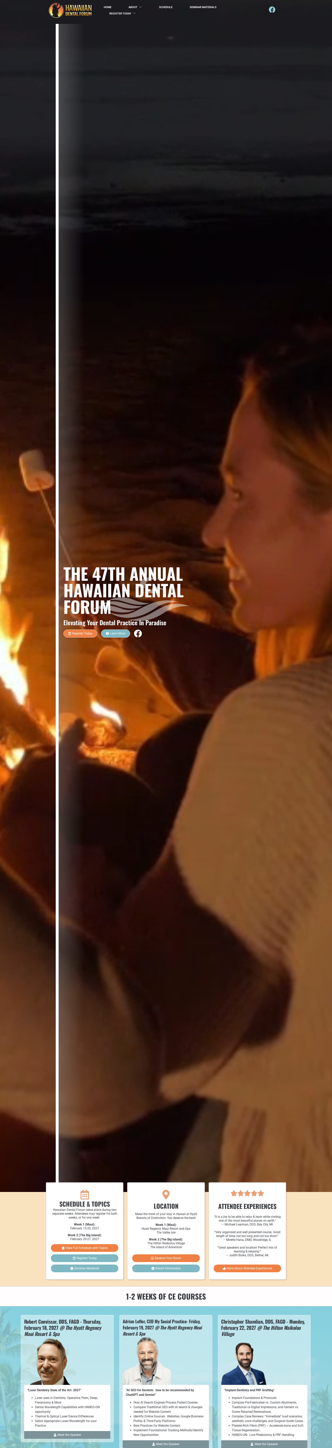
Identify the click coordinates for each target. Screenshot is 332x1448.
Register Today (120, 13)
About (133, 7)
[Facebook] (272, 9)
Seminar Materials (203, 7)
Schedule (166, 7)
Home (107, 7)
